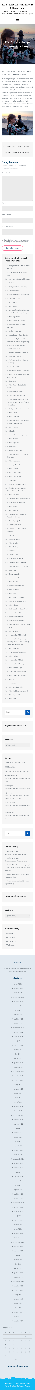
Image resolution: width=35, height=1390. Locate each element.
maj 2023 (18, 1084)
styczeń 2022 (18, 1146)
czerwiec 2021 (18, 1168)
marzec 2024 (18, 1049)
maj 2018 (18, 1295)
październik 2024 (18, 1028)
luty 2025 (18, 1010)
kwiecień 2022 (18, 1133)
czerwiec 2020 (18, 1211)
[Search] (27, 712)
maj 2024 (18, 1041)
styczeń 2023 (18, 1102)
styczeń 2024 (18, 1058)
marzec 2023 (18, 1093)
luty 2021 (18, 1185)
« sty (16, 1359)
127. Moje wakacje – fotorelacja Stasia (17, 146)
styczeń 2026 (18, 984)
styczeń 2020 (18, 1229)
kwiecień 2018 (18, 1299)
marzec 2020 (18, 1224)
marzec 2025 (18, 1006)
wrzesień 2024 (18, 1032)
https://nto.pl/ (12, 767)
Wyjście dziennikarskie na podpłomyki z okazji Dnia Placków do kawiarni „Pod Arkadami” (17, 867)
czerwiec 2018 (18, 1290)
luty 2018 (18, 1308)
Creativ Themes (24, 1386)
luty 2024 (18, 1054)
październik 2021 (18, 1159)
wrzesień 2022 (18, 1119)
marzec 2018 (18, 1303)
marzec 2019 (18, 1260)
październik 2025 (18, 997)
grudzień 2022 (18, 1106)
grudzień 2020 (18, 1194)
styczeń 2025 (18, 1014)
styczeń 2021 (18, 1189)
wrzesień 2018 (18, 1286)
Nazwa (4, 203)
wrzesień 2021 (18, 1163)
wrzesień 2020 (18, 1207)
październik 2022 (18, 1115)
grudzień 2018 (18, 1273)
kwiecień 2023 (18, 1089)
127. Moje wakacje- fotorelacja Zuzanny (17, 152)
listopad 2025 (18, 993)
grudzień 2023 (18, 1063)
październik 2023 (18, 1071)
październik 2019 (18, 1242)
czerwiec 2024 (18, 1036)
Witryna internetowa (8, 226)
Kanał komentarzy (12, 941)
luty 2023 (18, 1098)
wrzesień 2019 (18, 1246)
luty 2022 (18, 1141)
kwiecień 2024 (18, 1045)
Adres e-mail (6, 215)
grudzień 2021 (18, 1150)
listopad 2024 (18, 1023)
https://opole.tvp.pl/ (19, 762)
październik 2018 (18, 1281)
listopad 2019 (18, 1238)
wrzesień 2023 (18, 1076)
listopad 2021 (18, 1154)
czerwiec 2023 (18, 1080)
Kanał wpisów (10, 937)
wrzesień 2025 (18, 1001)
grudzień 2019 (18, 1233)
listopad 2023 (18, 1067)
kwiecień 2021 (18, 1176)
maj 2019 (18, 1255)
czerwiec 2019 (18, 1251)
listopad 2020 (18, 1198)
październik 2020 (18, 1203)
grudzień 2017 (18, 1312)
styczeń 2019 (18, 1268)
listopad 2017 (18, 1316)
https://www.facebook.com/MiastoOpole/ (17, 788)
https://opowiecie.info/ (22, 771)
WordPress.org (10, 945)
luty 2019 (18, 1264)
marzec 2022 (18, 1137)
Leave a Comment (21, 74)
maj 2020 (18, 1216)
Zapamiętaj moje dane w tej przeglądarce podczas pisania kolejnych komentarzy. (16, 240)
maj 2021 (18, 1172)
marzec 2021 (18, 1181)
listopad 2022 (18, 1111)
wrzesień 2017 (18, 1321)
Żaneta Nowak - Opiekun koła (15, 71)
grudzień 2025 (18, 988)
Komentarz (6, 173)
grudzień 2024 (18, 1019)
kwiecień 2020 (18, 1220)
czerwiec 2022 (18, 1124)
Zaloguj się (9, 933)
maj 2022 (18, 1128)
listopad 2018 (18, 1277)
